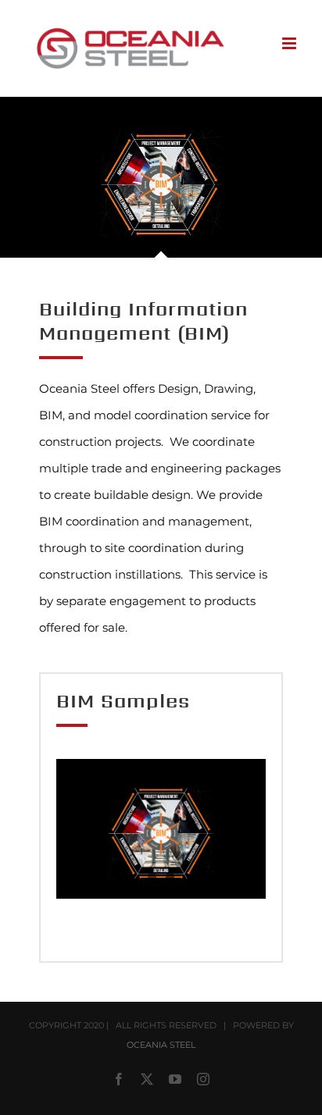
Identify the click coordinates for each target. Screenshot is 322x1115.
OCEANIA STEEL (161, 1044)
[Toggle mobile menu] (290, 43)
